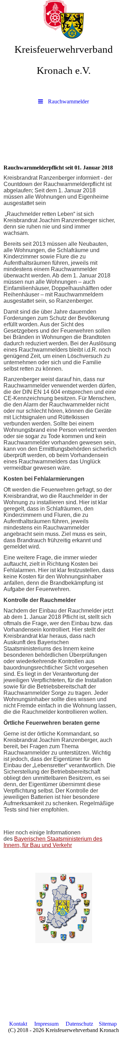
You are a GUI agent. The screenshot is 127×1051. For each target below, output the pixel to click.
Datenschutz (79, 1024)
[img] (63, 19)
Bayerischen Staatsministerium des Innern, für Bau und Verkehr (53, 842)
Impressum (46, 1024)
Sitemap (108, 1024)
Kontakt (18, 1024)
